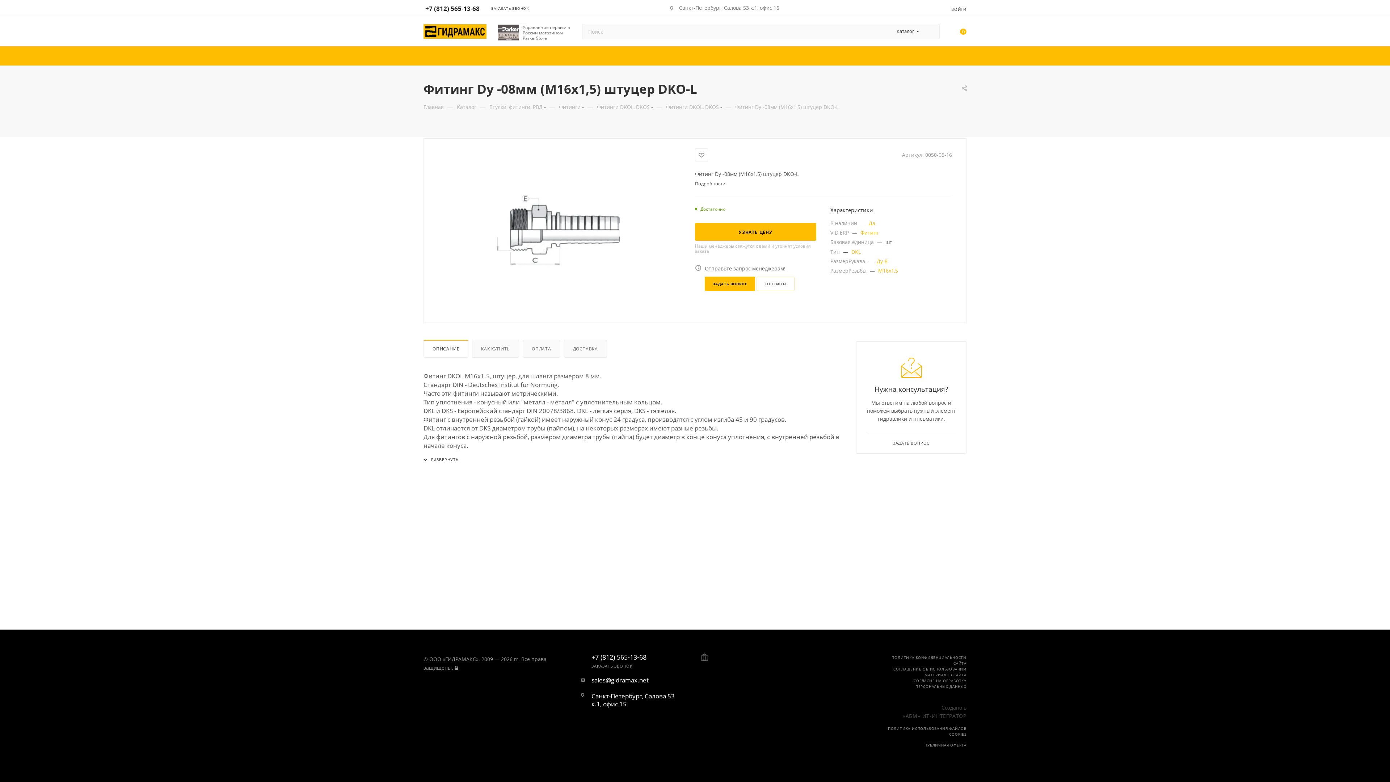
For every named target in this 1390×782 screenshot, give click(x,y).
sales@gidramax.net (620, 680)
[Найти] (931, 31)
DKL (856, 251)
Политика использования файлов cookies (927, 731)
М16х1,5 (888, 270)
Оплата (541, 349)
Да (872, 223)
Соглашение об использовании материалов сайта (929, 672)
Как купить (495, 349)
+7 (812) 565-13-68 (452, 8)
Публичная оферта (945, 745)
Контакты (775, 283)
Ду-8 (882, 261)
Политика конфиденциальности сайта (929, 660)
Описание (446, 349)
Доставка (585, 349)
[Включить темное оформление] (924, 8)
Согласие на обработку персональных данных (940, 683)
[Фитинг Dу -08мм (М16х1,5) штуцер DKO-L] (559, 229)
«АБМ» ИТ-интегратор (934, 715)
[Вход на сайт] (456, 667)
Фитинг (869, 232)
